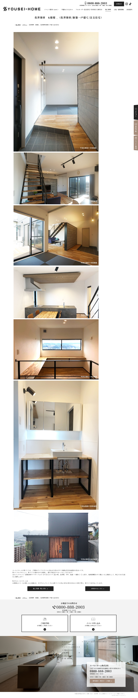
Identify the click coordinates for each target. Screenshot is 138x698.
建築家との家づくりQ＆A (118, 644)
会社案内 (113, 641)
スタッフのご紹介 (68, 656)
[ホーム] (13, 25)
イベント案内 (136, 142)
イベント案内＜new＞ (70, 644)
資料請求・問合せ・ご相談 (101, 681)
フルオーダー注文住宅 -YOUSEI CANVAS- (95, 641)
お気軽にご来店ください (45, 624)
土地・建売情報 (68, 658)
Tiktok (130, 4)
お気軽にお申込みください (93, 624)
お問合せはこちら (97, 588)
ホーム (65, 641)
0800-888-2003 (69, 607)
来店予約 (136, 127)
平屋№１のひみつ (68, 650)
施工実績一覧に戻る (39, 588)
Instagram (127, 4)
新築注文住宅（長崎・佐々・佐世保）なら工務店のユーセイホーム (96, 694)
